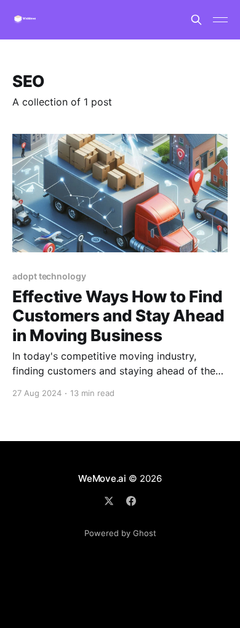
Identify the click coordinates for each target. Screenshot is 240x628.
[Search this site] (196, 20)
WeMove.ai (102, 478)
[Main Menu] (220, 19)
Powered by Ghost (120, 533)
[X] (109, 501)
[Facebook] (131, 501)
